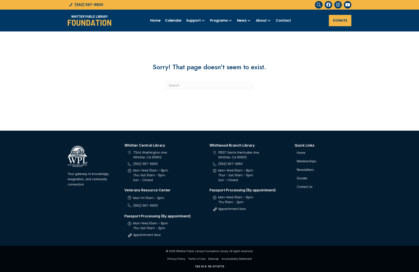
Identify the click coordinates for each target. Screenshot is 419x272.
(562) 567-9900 (88, 4)
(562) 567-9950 (230, 164)
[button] (319, 5)
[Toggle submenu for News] (249, 20)
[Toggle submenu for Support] (203, 20)
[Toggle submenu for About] (269, 20)
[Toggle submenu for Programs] (230, 20)
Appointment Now (147, 235)
